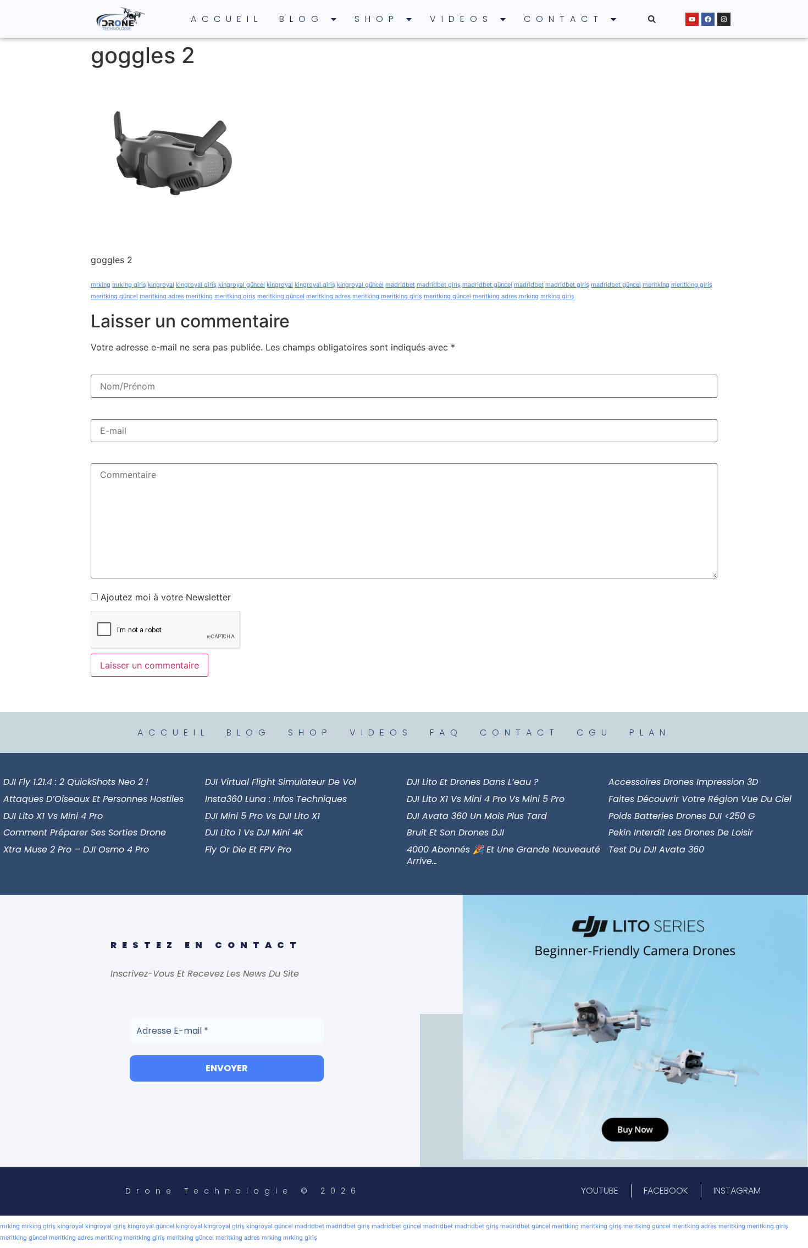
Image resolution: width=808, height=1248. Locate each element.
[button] (652, 19)
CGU (594, 732)
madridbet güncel (487, 284)
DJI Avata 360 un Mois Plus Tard (477, 816)
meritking (656, 284)
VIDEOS (461, 19)
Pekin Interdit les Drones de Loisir (680, 832)
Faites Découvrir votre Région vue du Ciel (700, 799)
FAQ (446, 732)
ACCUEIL (227, 19)
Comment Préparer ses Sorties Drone (84, 832)
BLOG (301, 19)
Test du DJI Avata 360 (656, 849)
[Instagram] (723, 19)
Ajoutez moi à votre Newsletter (164, 597)
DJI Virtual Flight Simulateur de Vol (280, 782)
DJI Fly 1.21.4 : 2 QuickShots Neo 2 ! (75, 782)
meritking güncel (114, 296)
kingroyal (161, 284)
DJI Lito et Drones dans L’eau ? (472, 782)
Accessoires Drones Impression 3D (683, 782)
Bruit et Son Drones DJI (455, 832)
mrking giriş (129, 284)
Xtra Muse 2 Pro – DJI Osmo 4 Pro (76, 849)
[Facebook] (708, 19)
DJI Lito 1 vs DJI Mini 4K (254, 832)
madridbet (400, 284)
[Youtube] (692, 19)
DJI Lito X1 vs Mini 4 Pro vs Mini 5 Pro (486, 799)
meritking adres (162, 296)
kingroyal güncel (241, 284)
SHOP (377, 19)
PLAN (650, 732)
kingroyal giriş (196, 284)
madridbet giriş (439, 284)
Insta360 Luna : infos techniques (276, 799)
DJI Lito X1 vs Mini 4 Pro (53, 816)
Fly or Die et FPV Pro (248, 849)
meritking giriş (691, 284)
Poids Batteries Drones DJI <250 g (681, 816)
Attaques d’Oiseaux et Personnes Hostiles (93, 799)
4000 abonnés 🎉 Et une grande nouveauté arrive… (503, 855)
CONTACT (564, 19)
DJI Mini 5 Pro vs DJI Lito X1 (262, 816)
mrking (100, 284)
